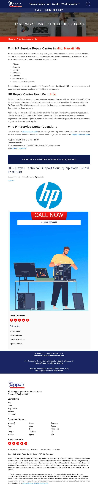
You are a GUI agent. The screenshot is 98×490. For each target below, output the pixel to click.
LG (52, 432)
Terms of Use (24, 449)
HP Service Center (23, 39)
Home (10, 39)
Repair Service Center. (81, 135)
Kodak (53, 426)
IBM (52, 435)
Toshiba (32, 432)
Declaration (56, 449)
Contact (11, 180)
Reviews (11, 411)
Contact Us (12, 414)
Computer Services (17, 339)
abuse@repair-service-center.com (49, 371)
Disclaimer (34, 449)
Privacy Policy (13, 449)
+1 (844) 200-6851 (53, 10)
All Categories (15, 331)
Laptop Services (16, 344)
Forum (10, 406)
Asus (31, 426)
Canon (31, 423)
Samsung (54, 423)
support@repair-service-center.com (28, 391)
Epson (31, 435)
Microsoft (11, 423)
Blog (9, 403)
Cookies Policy (45, 449)
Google (11, 432)
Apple (10, 426)
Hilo (35, 39)
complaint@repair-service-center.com (49, 355)
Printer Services (16, 335)
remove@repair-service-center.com (49, 363)
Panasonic (55, 429)
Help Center (12, 409)
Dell (30, 429)
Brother (11, 435)
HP (9, 429)
